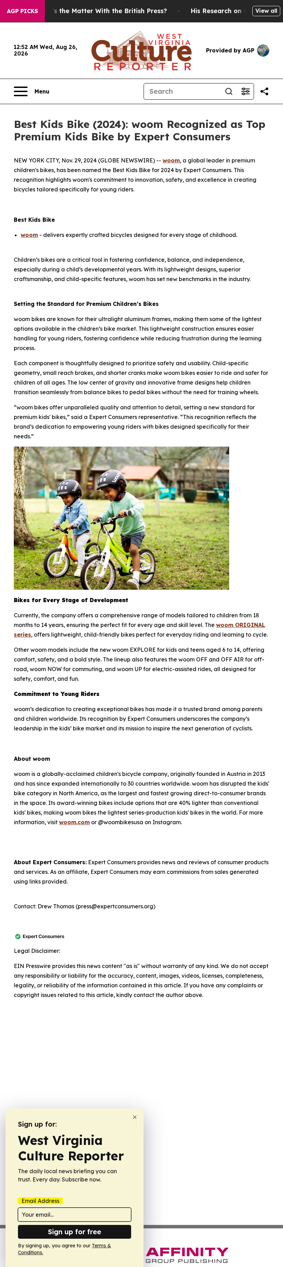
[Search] (229, 91)
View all (266, 10)
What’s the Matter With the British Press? (101, 11)
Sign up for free (74, 1231)
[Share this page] (264, 91)
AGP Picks (22, 11)
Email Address (40, 1200)
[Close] (134, 1117)
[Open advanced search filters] (245, 91)
